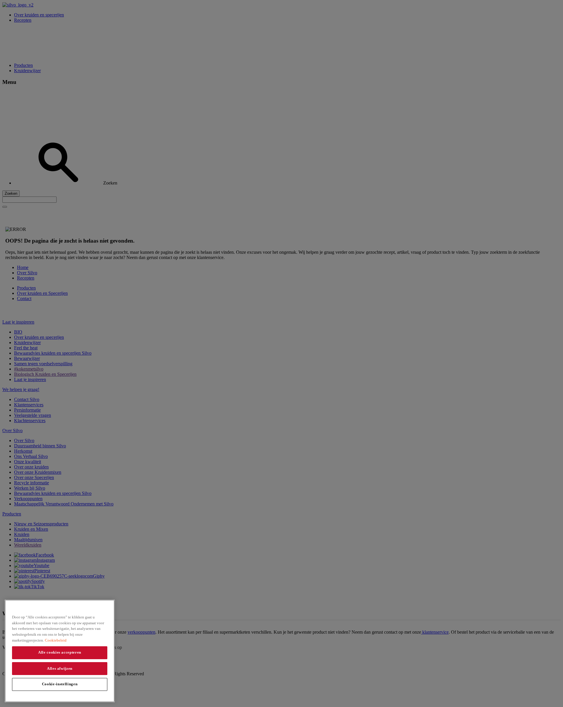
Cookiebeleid (56, 640)
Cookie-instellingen (59, 684)
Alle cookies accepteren (59, 652)
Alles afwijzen (59, 668)
